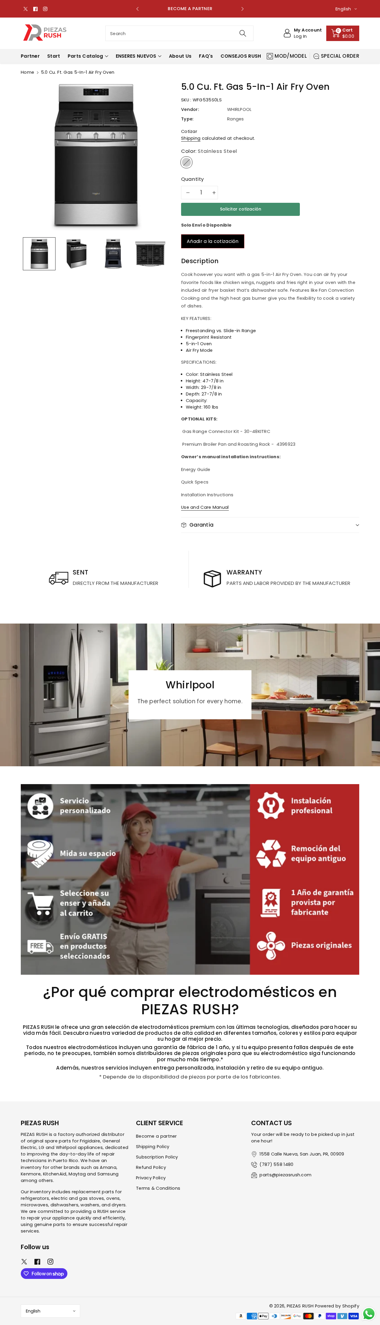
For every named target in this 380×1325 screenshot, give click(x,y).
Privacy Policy (151, 1178)
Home (27, 72)
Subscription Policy (157, 1157)
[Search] (242, 33)
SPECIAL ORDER (340, 55)
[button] (343, 33)
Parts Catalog (85, 56)
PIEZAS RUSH (300, 1306)
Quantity (192, 179)
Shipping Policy (153, 1147)
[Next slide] (242, 8)
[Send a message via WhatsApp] (369, 1314)
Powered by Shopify (337, 1306)
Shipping (190, 138)
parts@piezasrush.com (285, 1175)
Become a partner (156, 1136)
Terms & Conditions (158, 1188)
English (33, 1311)
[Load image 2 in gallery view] (76, 254)
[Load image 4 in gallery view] (150, 254)
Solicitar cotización (240, 209)
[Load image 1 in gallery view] (39, 254)
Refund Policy (151, 1167)
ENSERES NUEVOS (136, 56)
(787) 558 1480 (276, 1164)
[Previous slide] (137, 8)
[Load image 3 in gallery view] (113, 254)
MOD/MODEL (291, 55)
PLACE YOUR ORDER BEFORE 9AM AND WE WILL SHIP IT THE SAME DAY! (189, 8)
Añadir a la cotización (213, 241)
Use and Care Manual (205, 507)
